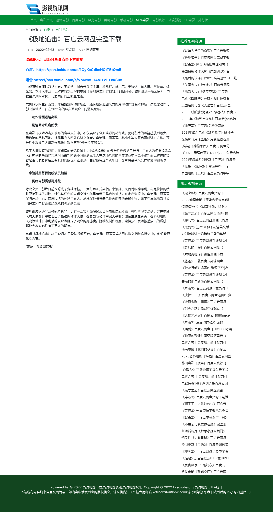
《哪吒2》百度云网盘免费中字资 (204, 451)
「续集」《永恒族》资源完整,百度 (205, 166)
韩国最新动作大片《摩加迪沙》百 (205, 71)
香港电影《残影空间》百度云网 (203, 472)
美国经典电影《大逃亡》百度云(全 (206, 105)
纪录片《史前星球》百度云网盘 (203, 438)
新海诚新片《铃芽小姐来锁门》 (203, 431)
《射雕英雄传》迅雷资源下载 (202, 254)
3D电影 (189, 20)
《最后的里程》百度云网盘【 (202, 247)
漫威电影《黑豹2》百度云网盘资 (204, 445)
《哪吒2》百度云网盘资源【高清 (204, 220)
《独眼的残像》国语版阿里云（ (203, 336)
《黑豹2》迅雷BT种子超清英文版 (205, 227)
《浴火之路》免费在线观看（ (202, 309)
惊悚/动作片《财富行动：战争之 (204, 207)
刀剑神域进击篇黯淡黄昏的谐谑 (203, 234)
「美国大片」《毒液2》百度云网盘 (205, 85)
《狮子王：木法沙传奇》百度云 (203, 404)
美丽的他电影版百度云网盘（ (202, 281)
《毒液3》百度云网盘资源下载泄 (204, 397)
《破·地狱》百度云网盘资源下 (202, 193)
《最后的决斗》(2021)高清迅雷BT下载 (209, 78)
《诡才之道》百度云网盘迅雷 (202, 390)
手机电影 (126, 20)
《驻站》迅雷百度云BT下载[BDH (205, 458)
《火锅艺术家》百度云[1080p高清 (205, 315)
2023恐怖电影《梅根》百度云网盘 (206, 356)
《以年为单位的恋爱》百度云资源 (205, 51)
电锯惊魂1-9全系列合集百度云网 (204, 383)
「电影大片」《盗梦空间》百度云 (204, 92)
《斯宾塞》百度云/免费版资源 (202, 126)
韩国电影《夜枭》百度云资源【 (203, 363)
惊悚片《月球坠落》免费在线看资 (205, 139)
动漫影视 (174, 20)
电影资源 (158, 20)
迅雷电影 (62, 20)
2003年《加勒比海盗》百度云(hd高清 (208, 119)
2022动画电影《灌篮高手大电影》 (206, 200)
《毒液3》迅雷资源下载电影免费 (204, 411)
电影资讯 (46, 20)
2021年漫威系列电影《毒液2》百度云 (208, 160)
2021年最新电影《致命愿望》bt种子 (207, 132)
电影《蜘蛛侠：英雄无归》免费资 (205, 98)
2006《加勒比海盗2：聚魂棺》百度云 (208, 112)
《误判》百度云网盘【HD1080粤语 (206, 329)
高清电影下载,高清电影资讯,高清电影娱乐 (112, 487)
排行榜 (203, 20)
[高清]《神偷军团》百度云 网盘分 (205, 146)
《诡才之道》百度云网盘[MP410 (204, 213)
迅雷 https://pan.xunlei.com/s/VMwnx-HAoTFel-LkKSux (74, 80)
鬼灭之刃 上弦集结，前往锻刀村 (204, 377)
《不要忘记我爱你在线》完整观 (203, 424)
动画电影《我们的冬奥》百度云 (203, 349)
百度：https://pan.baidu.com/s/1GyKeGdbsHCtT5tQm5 (73, 70)
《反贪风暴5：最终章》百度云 (203, 465)
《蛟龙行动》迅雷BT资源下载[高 (204, 268)
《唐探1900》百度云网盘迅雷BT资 (206, 295)
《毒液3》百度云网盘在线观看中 (204, 241)
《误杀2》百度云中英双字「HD (204, 417)
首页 (33, 20)
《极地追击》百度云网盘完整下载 (205, 58)
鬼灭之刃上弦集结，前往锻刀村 (203, 343)
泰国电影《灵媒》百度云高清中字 (205, 173)
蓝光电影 (94, 20)
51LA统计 (215, 487)
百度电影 (78, 20)
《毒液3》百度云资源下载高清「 (204, 288)
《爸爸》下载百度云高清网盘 (202, 261)
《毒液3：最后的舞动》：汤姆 (202, 322)
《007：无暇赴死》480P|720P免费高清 (210, 153)
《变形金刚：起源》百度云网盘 (203, 302)
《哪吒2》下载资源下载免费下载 (204, 370)
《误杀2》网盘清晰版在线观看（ (204, 64)
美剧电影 (110, 20)
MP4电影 (62, 30)
